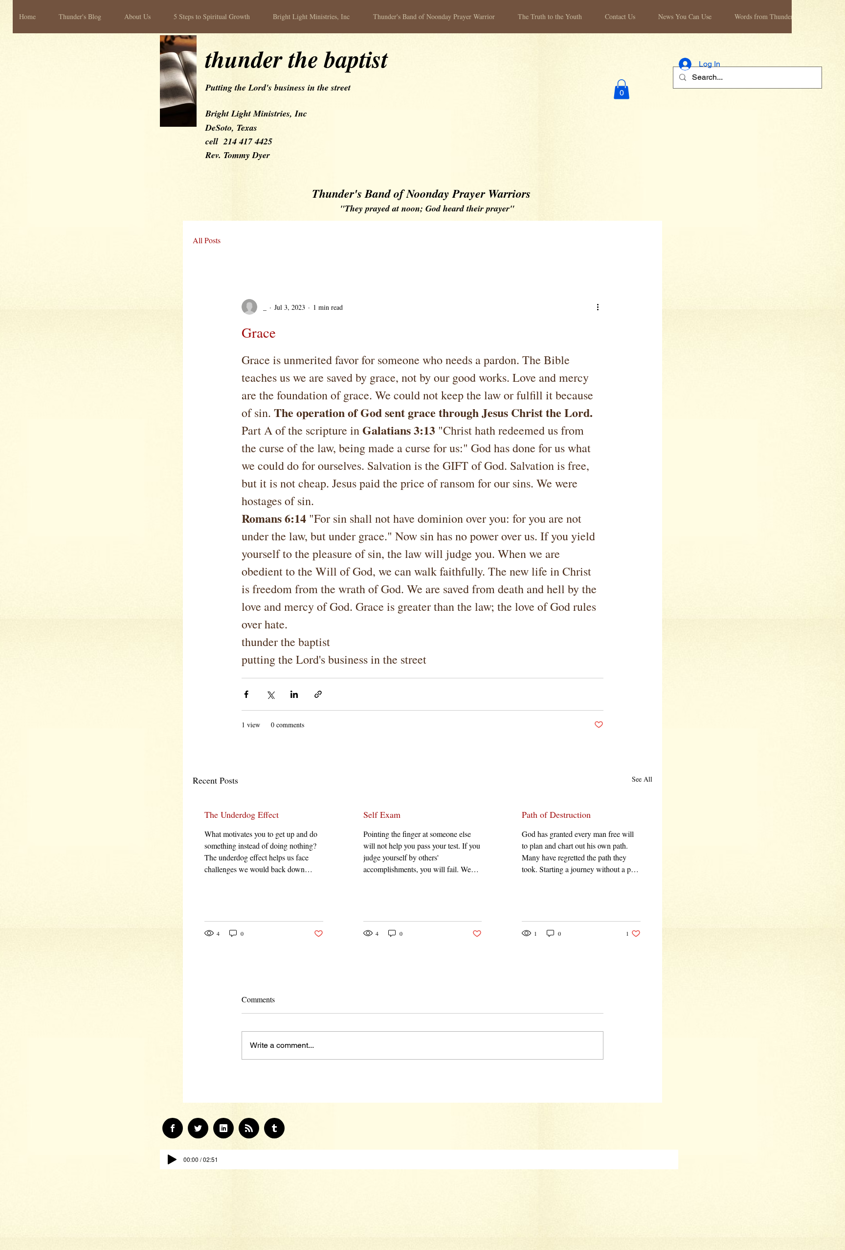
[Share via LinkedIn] (294, 694)
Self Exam (381, 814)
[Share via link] (318, 694)
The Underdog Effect (241, 814)
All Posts (207, 240)
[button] (621, 89)
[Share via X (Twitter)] (270, 694)
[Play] (172, 1159)
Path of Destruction (556, 814)
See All (642, 779)
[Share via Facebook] (246, 694)
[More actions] (597, 307)
